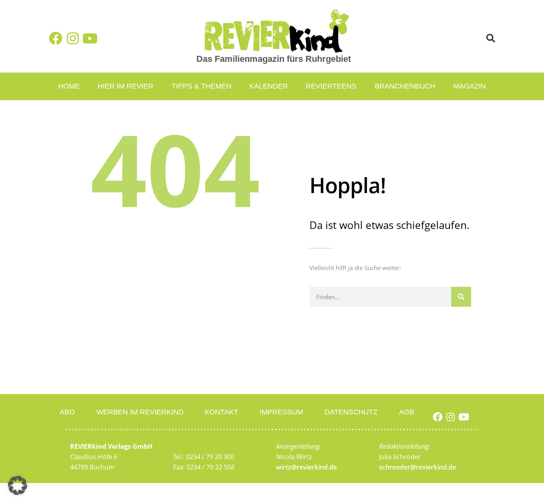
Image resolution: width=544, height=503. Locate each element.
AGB (406, 412)
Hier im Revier (125, 86)
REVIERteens (331, 86)
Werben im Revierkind (140, 412)
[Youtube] (90, 38)
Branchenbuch (405, 86)
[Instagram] (73, 38)
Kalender (268, 86)
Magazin (469, 86)
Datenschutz (351, 412)
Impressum (281, 412)
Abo (67, 412)
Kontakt (221, 412)
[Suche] (461, 297)
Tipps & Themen (201, 86)
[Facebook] (56, 38)
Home (69, 86)
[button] (490, 38)
